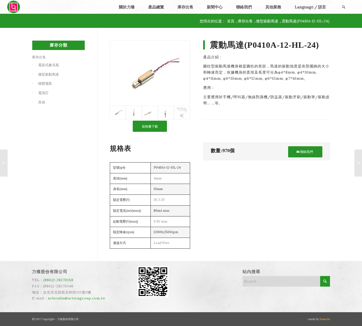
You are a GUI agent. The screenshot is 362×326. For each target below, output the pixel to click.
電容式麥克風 (48, 65)
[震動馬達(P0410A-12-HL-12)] (358, 163)
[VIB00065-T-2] (150, 112)
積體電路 (45, 83)
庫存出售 (39, 57)
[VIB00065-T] (150, 73)
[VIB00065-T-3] (166, 112)
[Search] (344, 7)
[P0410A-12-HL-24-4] (182, 112)
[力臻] (14, 7)
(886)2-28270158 (58, 280)
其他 (41, 102)
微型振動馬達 (48, 74)
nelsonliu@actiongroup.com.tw (76, 298)
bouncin (325, 319)
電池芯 (43, 93)
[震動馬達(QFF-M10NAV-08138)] (4, 163)
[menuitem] (126, 7)
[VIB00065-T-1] (134, 112)
